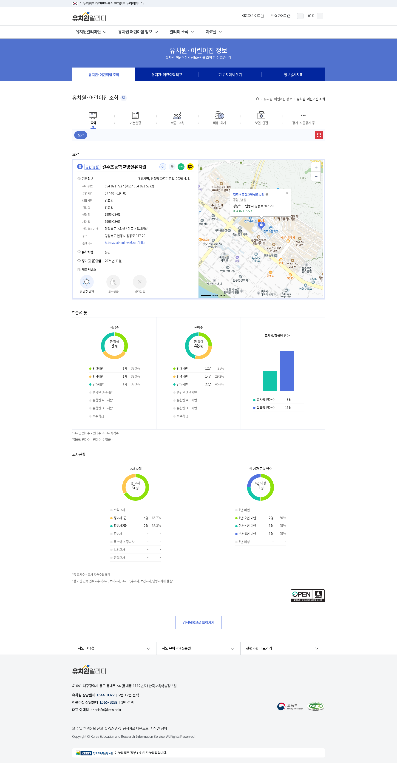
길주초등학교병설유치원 (248, 194)
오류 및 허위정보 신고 (87, 728)
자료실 (211, 31)
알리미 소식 (179, 31)
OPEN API (113, 728)
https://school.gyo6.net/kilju (125, 242)
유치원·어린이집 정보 (135, 31)
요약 (81, 135)
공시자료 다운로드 (136, 728)
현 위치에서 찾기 (230, 74)
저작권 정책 (158, 728)
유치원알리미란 (88, 31)
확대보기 (319, 135)
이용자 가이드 (251, 16)
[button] (287, 193)
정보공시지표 (293, 74)
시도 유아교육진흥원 (176, 648)
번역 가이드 (278, 16)
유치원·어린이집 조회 (103, 74)
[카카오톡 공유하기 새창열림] (190, 166)
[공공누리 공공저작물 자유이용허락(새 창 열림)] (308, 600)
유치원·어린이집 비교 (167, 74)
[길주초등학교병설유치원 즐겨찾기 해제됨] (172, 166)
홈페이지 (162, 166)
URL (181, 166)
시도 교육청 (86, 648)
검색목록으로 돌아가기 (198, 622)
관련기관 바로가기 (259, 648)
